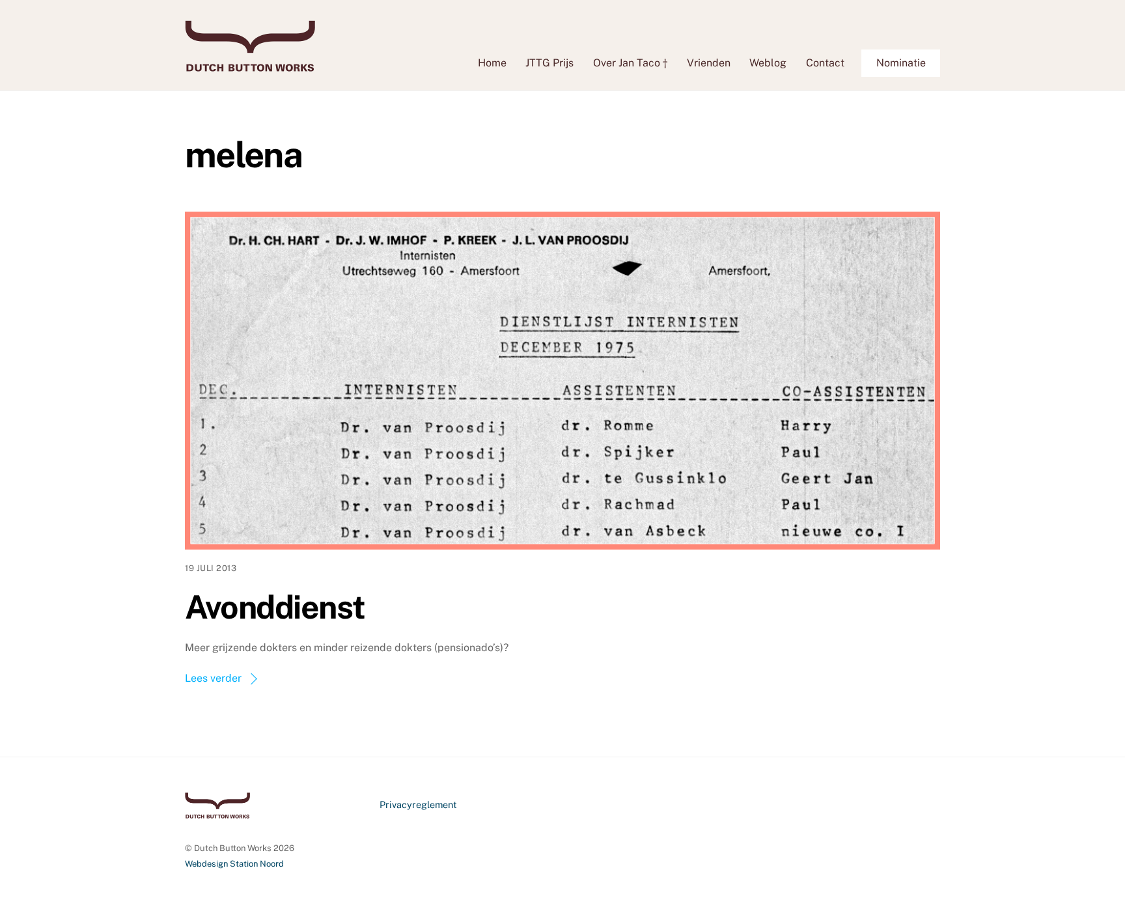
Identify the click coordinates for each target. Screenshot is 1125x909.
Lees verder (213, 678)
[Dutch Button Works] (250, 65)
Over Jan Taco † (630, 63)
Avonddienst (275, 607)
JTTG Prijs (549, 63)
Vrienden (708, 63)
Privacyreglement (418, 804)
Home (492, 63)
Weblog (767, 63)
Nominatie (901, 63)
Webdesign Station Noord (234, 864)
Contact (825, 63)
